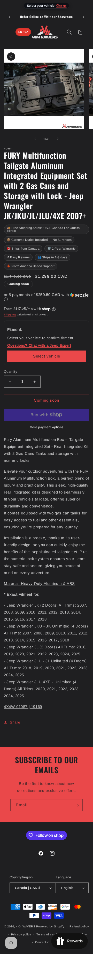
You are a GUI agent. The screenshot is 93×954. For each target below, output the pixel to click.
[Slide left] (35, 139)
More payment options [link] (47, 427)
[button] (10, 32)
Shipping (10, 314)
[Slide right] (58, 139)
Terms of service (48, 934)
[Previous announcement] (9, 17)
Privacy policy (21, 934)
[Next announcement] (83, 17)
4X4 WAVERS (25, 926)
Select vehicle (46, 356)
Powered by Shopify (50, 926)
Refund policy (79, 926)
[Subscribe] (76, 805)
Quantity (10, 371)
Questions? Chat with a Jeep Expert (39, 345)
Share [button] (15, 722)
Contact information (49, 942)
